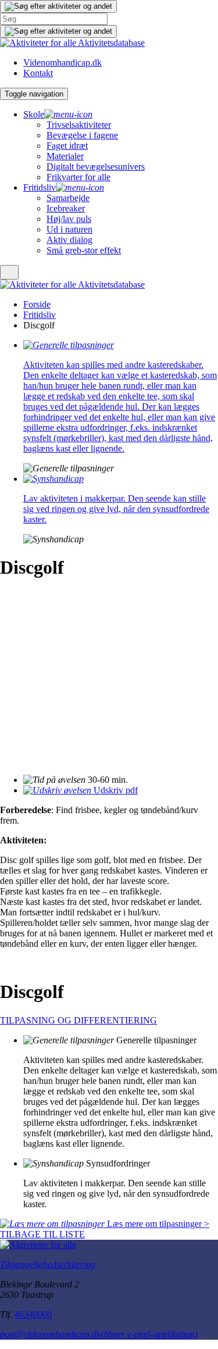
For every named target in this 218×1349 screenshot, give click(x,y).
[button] (58, 6)
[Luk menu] (9, 272)
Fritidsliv (39, 315)
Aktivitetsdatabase (111, 43)
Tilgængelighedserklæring (47, 1264)
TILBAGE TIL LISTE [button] (42, 1234)
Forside (37, 304)
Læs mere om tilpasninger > (157, 1224)
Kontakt (38, 73)
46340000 (33, 1314)
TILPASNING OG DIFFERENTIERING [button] (78, 1020)
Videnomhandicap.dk (62, 62)
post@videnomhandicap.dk (99, 1334)
